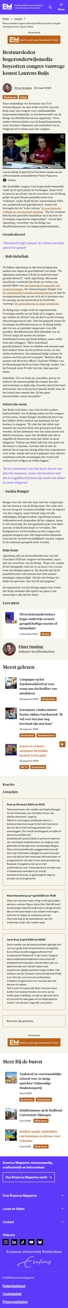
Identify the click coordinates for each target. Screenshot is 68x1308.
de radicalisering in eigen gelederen (37, 303)
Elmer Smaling (23, 88)
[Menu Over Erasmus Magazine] (62, 1195)
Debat (23, 97)
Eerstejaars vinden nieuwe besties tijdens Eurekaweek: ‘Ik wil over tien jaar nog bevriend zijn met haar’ (41, 717)
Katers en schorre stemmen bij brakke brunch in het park (33, 750)
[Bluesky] (40, 1242)
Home (6, 18)
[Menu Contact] (62, 1222)
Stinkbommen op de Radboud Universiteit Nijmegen (40, 1112)
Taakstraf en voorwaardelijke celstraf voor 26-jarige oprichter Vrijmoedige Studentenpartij (40, 1081)
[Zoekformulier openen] (50, 7)
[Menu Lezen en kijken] (62, 1208)
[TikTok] (23, 1242)
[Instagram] (6, 1242)
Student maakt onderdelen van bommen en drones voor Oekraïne (39, 1136)
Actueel (18, 18)
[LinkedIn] (14, 1242)
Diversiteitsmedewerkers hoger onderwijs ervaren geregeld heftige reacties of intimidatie (38, 621)
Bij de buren (10, 97)
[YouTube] (31, 1242)
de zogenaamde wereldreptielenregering (27, 292)
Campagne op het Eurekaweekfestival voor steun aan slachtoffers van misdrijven (38, 686)
